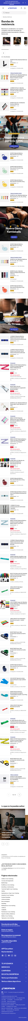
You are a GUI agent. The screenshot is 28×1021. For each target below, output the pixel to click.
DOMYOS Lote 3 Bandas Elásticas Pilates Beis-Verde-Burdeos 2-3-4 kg (18, 404)
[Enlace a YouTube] (9, 955)
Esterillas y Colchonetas (7, 887)
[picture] (4, 63)
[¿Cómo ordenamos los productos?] (2, 57)
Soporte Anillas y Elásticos (8, 913)
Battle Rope (4, 882)
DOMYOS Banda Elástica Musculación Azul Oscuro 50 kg (18, 665)
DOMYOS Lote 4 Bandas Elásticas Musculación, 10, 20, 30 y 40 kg (18, 196)
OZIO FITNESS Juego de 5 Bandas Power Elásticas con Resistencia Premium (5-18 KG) (18, 604)
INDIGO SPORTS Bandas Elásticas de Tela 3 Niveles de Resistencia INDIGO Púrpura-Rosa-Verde (17, 420)
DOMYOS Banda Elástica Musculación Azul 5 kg (16, 245)
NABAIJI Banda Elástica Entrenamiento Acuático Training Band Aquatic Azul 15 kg (18, 693)
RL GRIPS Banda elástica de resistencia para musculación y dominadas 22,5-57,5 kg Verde (18, 722)
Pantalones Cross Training (8, 911)
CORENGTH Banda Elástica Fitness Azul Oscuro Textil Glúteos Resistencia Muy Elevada (17, 542)
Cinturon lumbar (5, 899)
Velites (3, 891)
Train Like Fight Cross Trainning (9, 889)
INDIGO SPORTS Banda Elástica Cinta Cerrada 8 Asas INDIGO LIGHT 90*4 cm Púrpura (18, 440)
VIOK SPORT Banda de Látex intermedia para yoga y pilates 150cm (18, 680)
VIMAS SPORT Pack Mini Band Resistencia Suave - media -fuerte (17, 620)
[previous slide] (3, 844)
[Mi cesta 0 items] (25, 8)
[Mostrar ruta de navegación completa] (2, 17)
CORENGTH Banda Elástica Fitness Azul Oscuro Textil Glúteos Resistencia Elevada (17, 351)
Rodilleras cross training (7, 884)
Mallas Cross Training (6, 915)
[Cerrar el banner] (25, 3)
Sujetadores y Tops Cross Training (10, 893)
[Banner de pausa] (23, 3)
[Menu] (3, 8)
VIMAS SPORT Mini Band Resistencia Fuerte (16, 706)
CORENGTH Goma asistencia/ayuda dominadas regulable (18, 507)
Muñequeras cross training (8, 905)
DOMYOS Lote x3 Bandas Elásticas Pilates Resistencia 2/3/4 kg (17, 272)
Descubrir (14, 237)
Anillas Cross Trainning (7, 878)
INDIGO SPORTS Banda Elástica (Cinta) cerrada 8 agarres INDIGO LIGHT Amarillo (18, 740)
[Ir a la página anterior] (8, 794)
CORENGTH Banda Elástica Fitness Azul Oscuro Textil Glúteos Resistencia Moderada (18, 338)
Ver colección (14, 329)
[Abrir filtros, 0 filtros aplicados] (3, 53)
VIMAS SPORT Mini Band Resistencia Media (16, 587)
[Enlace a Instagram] (12, 955)
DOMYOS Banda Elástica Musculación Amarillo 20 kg (17, 180)
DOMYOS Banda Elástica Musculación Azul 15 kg (16, 154)
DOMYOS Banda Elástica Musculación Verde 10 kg (16, 167)
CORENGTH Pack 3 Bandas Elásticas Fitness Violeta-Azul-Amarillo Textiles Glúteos (18, 89)
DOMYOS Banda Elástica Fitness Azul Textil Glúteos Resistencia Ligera (18, 493)
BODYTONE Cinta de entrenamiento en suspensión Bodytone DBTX (18, 388)
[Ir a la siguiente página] (19, 794)
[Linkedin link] (15, 955)
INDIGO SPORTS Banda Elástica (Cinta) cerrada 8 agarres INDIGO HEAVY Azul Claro (18, 522)
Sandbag (3, 903)
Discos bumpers (5, 901)
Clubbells (3, 909)
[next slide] (7, 844)
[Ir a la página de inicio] (12, 8)
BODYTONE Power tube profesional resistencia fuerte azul (18, 634)
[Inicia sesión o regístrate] (21, 8)
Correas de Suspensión (7, 880)
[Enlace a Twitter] (6, 955)
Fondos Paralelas (5, 897)
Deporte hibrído (7, 45)
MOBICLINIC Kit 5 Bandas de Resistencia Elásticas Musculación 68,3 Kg (17, 462)
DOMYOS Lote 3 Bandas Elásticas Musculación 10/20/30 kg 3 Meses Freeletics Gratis (18, 76)
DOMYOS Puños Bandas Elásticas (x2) (18, 60)
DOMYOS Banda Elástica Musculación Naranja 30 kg (17, 286)
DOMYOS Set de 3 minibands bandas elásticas (17, 103)
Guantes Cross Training (7, 895)
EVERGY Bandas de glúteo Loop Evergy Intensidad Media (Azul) (18, 557)
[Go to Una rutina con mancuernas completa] (22, 837)
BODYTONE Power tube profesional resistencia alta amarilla (17, 760)
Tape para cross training (7, 918)
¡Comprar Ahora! (14, 146)
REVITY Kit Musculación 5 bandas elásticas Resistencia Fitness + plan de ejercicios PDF (18, 575)
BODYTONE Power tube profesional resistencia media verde (18, 650)
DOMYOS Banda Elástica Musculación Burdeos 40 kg (17, 479)
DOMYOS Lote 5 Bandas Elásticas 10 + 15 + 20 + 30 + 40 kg (18, 260)
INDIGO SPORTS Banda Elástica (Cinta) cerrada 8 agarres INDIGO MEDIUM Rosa (18, 366)
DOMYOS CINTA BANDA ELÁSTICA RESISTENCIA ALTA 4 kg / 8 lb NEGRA (18, 778)
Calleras (3, 907)
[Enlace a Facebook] (2, 955)
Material (17, 45)
